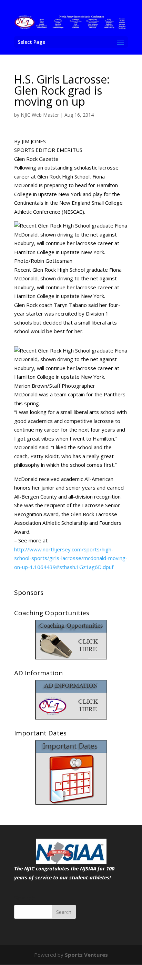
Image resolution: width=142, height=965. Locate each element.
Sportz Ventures (86, 954)
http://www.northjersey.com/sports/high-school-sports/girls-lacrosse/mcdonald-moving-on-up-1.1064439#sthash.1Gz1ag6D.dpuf (71, 558)
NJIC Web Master (40, 115)
